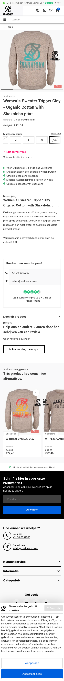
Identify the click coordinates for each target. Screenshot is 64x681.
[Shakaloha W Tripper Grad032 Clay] (22, 411)
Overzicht (55, 608)
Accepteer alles (32, 673)
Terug (9, 27)
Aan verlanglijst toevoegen (19, 157)
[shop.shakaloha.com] (11, 11)
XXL (55, 139)
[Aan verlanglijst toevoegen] (36, 392)
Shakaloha (9, 96)
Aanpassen (32, 663)
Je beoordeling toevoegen (24, 349)
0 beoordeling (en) (24, 119)
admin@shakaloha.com (24, 281)
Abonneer (32, 509)
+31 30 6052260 (20, 272)
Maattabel (56, 133)
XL (42, 139)
